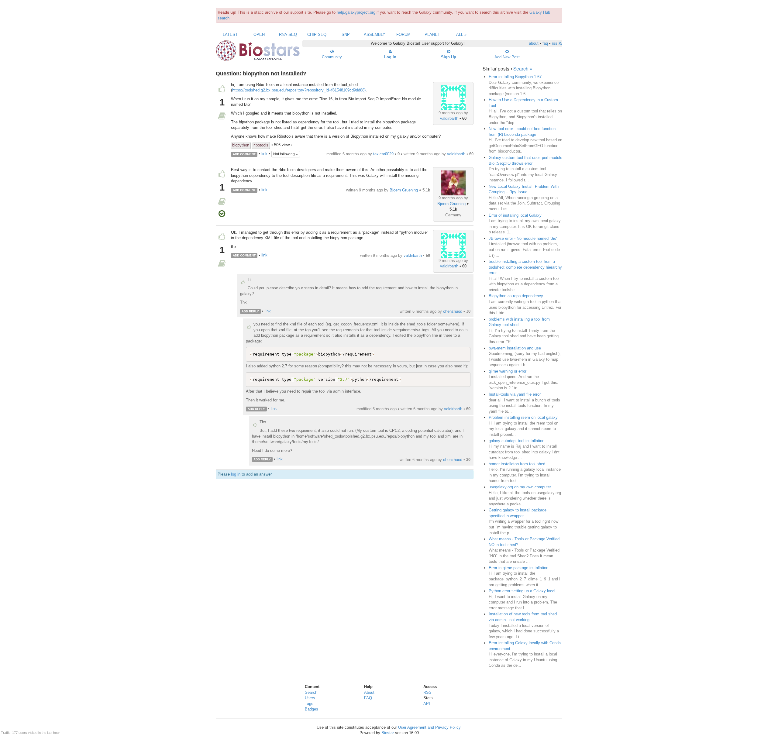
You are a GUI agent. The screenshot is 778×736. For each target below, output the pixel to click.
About (369, 692)
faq (545, 43)
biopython (240, 145)
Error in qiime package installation (518, 568)
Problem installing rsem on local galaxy (523, 417)
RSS (427, 692)
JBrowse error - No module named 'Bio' (523, 238)
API (426, 703)
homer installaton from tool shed (517, 464)
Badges (311, 709)
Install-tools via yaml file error (515, 394)
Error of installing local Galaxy (515, 215)
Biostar (387, 733)
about (534, 43)
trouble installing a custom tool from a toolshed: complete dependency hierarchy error (525, 267)
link (264, 154)
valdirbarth (449, 118)
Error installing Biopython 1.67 (515, 76)
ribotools (260, 145)
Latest (230, 34)
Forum (403, 34)
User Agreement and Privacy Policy (429, 727)
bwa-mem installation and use (515, 348)
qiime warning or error (507, 371)
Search (311, 692)
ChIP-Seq (316, 34)
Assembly (374, 34)
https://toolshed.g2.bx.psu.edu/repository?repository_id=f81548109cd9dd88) (299, 90)
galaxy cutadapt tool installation (516, 441)
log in (235, 474)
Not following (284, 154)
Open (259, 34)
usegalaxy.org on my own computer (520, 487)
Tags (309, 703)
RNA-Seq (288, 34)
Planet (432, 34)
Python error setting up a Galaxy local (522, 591)
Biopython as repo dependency (516, 296)
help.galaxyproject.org (356, 12)
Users (310, 698)
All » (461, 34)
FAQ (368, 698)
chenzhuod (452, 311)
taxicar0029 (383, 154)
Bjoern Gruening (451, 203)
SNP (346, 34)
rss (555, 43)
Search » (522, 68)
